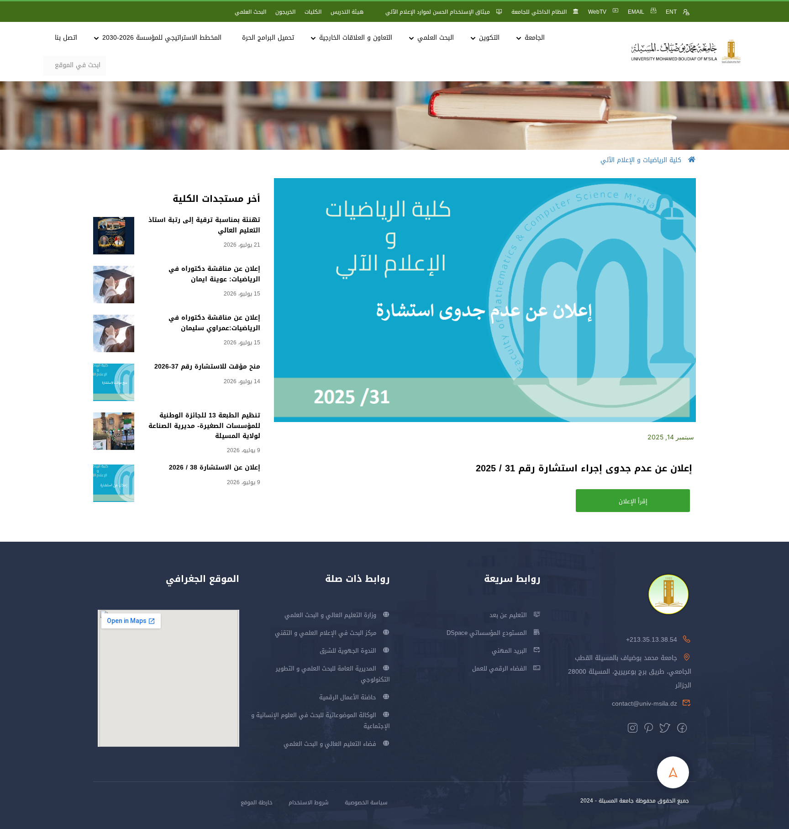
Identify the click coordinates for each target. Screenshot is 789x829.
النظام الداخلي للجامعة (539, 12)
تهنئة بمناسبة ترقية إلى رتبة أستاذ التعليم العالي (204, 225)
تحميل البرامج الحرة (268, 38)
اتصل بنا (66, 38)
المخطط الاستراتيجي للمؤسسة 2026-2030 (161, 38)
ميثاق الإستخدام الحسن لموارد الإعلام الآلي (437, 12)
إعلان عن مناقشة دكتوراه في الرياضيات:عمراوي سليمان (214, 323)
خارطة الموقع (257, 802)
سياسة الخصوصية (366, 802)
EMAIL (636, 12)
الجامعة (535, 38)
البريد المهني (509, 650)
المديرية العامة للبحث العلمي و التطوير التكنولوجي (333, 674)
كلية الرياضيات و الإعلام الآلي (640, 160)
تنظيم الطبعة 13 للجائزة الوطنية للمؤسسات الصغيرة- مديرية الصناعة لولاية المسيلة (204, 425)
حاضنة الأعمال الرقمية (347, 697)
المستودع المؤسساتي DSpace (487, 633)
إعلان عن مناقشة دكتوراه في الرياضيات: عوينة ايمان (214, 274)
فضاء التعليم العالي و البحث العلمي (330, 744)
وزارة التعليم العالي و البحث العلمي (330, 615)
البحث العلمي (250, 12)
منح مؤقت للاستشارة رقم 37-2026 (207, 366)
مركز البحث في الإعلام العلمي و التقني (325, 633)
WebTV (597, 12)
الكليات (313, 12)
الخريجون (285, 12)
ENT (671, 12)
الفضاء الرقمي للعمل (499, 668)
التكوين (489, 38)
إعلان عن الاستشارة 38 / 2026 (214, 467)
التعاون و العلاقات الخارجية (355, 38)
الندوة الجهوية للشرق (348, 650)
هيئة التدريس (347, 12)
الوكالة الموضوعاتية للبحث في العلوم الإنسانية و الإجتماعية (320, 720)
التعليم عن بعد (508, 615)
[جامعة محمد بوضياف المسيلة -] (686, 52)
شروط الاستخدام (309, 802)
